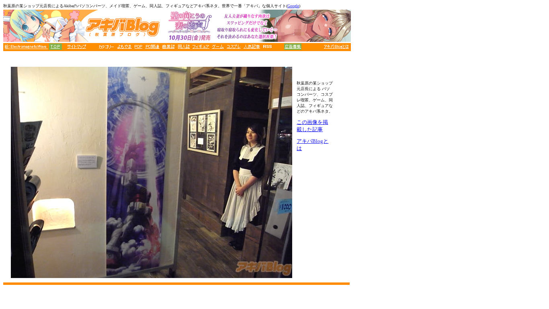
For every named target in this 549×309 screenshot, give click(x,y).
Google (293, 6)
